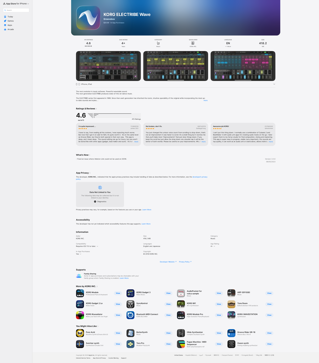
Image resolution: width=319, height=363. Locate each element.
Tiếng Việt (259, 355)
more (206, 100)
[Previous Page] (73, 66)
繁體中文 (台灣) (269, 355)
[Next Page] (278, 66)
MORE (136, 142)
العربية (201, 355)
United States (178, 355)
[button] (16, 17)
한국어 (237, 355)
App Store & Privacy (99, 358)
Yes (77, 254)
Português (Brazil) (247, 355)
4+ (212, 246)
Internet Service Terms (83, 358)
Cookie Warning (113, 358)
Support (123, 358)
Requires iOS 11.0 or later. (86, 246)
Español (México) (191, 355)
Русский (208, 355)
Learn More (146, 210)
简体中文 (216, 355)
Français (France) (227, 355)
